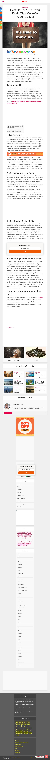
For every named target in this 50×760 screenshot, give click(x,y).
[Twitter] (10, 52)
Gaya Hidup (25, 7)
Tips (27, 545)
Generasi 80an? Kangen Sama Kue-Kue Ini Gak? (24, 704)
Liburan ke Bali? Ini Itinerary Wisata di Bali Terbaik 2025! (39, 382)
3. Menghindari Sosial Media (13, 130)
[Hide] (0, 29)
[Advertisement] (25, 114)
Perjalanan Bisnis (27, 543)
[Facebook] (8, 52)
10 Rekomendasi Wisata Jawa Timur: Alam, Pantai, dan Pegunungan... (17, 390)
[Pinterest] (17, 52)
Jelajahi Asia (20, 536)
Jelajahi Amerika (28, 534)
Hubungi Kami (18, 744)
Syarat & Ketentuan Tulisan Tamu (22, 742)
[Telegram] (29, 52)
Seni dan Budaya (21, 545)
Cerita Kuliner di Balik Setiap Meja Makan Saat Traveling (18, 375)
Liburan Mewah (21, 541)
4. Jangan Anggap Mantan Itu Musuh (15, 131)
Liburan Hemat (29, 539)
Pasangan (20, 543)
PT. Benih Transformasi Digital (14, 757)
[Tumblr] (32, 52)
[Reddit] (13, 52)
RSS (16, 748)
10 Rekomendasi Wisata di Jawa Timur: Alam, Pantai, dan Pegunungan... (40, 375)
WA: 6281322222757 (19, 746)
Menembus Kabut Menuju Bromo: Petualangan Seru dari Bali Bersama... (18, 383)
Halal (30, 532)
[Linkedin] (15, 52)
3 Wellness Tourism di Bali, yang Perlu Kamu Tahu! (40, 390)
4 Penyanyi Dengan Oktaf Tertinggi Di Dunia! (24, 707)
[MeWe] (1, 20)
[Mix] (20, 52)
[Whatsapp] (22, 52)
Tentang (17, 740)
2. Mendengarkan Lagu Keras (13, 128)
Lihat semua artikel (8, 412)
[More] (34, 52)
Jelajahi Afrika (20, 534)
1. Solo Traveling (11, 127)
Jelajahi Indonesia (10, 327)
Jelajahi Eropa (27, 536)
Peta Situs (17, 750)
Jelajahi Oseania (21, 539)
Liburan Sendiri (29, 541)
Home (8, 54)
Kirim (25, 251)
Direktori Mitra (18, 752)
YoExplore (40, 297)
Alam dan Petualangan (22, 532)
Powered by (23, 476)
